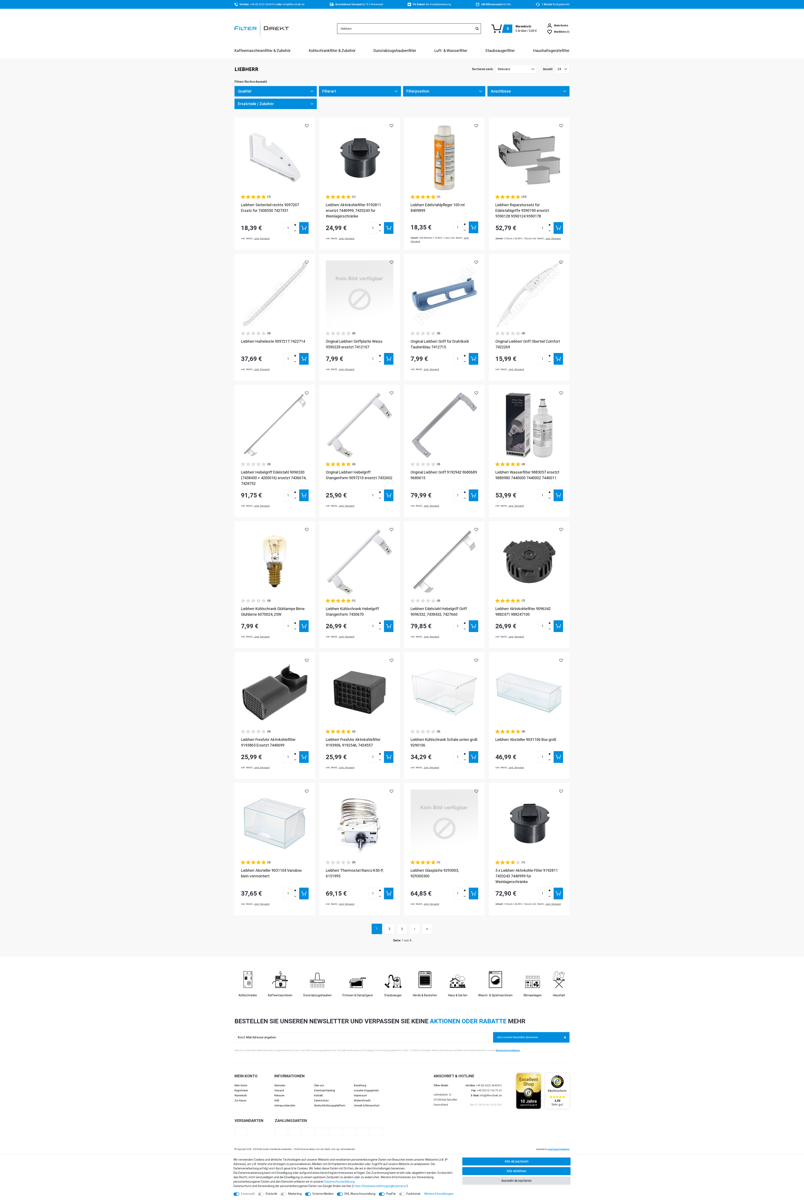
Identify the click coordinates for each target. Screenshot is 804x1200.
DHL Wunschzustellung (359, 1193)
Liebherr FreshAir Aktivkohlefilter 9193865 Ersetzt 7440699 (268, 742)
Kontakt (318, 1095)
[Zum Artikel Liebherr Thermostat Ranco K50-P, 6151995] (359, 823)
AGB (276, 1100)
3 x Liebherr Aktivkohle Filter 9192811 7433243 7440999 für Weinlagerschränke (526, 876)
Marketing (295, 1193)
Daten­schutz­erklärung (339, 1181)
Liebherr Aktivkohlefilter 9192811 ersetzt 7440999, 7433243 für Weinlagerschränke (353, 210)
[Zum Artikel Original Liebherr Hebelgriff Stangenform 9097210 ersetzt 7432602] (359, 425)
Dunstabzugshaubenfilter (395, 50)
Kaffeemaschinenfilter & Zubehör (262, 50)
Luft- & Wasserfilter (450, 50)
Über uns (319, 1085)
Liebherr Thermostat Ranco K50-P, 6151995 (354, 873)
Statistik (271, 1193)
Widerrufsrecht (362, 1100)
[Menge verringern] (295, 231)
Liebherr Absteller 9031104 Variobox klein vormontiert (271, 873)
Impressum (360, 1095)
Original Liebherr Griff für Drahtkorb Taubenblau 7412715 (440, 344)
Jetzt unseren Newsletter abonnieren (517, 1037)
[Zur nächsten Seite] (414, 929)
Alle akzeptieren (516, 1161)
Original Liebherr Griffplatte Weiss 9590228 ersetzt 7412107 (354, 344)
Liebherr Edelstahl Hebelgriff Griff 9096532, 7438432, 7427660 (439, 611)
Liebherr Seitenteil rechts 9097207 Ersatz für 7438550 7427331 (270, 208)
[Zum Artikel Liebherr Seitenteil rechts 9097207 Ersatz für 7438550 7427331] (275, 158)
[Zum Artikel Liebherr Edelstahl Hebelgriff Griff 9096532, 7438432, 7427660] (444, 561)
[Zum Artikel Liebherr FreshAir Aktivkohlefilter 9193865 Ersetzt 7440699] (275, 692)
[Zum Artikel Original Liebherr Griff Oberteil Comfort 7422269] (529, 294)
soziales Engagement (366, 1090)
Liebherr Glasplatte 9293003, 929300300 (435, 873)
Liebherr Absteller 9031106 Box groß (525, 739)
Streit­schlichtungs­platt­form (329, 1105)
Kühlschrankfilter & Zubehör (332, 50)
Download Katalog (324, 1090)
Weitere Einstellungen (439, 1193)
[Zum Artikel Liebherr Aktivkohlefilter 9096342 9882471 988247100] (529, 561)
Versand (279, 1090)
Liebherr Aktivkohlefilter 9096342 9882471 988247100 (523, 611)
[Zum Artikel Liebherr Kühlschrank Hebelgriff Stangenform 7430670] (359, 561)
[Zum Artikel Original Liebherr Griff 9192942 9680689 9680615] (444, 425)
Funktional (413, 1193)
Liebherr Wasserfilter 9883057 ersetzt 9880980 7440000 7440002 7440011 (527, 475)
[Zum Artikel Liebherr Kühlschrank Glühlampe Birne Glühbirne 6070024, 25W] (275, 561)
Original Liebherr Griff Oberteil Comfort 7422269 (527, 344)
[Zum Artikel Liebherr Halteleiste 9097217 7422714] (275, 294)
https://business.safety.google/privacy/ (380, 1186)
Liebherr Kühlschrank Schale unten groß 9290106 (444, 742)
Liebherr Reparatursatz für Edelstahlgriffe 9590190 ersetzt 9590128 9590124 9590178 (522, 210)
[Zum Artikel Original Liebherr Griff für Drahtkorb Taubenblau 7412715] (444, 294)
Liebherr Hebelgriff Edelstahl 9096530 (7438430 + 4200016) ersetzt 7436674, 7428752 (273, 478)
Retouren (279, 1095)
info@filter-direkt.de (293, 4)
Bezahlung (360, 1085)
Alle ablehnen (516, 1171)
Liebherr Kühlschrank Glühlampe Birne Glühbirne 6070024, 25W (273, 611)
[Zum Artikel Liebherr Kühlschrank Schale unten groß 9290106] (444, 692)
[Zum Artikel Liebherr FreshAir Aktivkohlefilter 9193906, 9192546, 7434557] (359, 692)
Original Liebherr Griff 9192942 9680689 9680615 (444, 475)
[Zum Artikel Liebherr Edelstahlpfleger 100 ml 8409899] (444, 158)
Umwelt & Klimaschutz (367, 1105)
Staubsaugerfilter (500, 50)
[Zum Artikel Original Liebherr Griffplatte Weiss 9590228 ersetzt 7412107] (359, 294)
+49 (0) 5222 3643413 (263, 4)
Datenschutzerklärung (508, 1050)
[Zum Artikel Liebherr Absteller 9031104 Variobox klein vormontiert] (275, 823)
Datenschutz (321, 1100)
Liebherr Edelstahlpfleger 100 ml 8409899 (438, 208)
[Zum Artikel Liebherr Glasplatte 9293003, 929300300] (444, 823)
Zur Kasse (240, 1100)
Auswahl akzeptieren (516, 1181)
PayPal (391, 1193)
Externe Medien (323, 1193)
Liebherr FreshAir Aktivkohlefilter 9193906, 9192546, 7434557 (353, 742)
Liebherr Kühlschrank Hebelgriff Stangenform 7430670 (352, 611)
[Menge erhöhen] (295, 225)
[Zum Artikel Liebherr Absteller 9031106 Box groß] (529, 692)
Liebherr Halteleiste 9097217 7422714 (273, 341)
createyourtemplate (559, 1149)
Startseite (279, 1085)
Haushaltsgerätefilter (551, 50)
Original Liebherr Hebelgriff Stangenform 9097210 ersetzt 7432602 (359, 475)
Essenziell (248, 1193)
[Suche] (477, 29)
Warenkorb (240, 1095)
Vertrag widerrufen (284, 1105)
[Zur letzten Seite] (427, 929)
